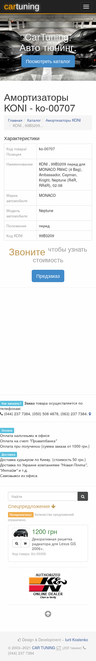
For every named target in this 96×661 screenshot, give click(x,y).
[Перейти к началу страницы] (48, 615)
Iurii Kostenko (76, 639)
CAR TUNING (43, 647)
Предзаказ (48, 275)
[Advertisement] (48, 341)
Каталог (34, 120)
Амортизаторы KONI (63, 120)
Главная (15, 120)
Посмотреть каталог (48, 60)
